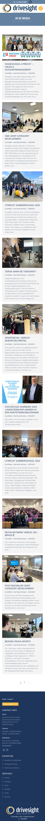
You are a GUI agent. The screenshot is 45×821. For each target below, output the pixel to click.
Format (7, 778)
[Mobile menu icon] (40, 8)
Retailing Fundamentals (13, 760)
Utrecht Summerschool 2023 (22, 461)
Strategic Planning (11, 764)
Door (20, 73)
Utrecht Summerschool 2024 (22, 205)
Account (7, 797)
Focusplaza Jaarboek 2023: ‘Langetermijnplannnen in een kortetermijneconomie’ (22, 410)
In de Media (8, 73)
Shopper (8, 789)
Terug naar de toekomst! (20, 271)
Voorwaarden (6, 745)
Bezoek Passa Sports (18, 641)
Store (6, 785)
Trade (7, 793)
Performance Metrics (12, 768)
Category (8, 781)
